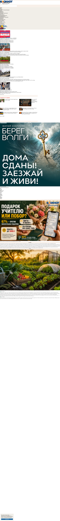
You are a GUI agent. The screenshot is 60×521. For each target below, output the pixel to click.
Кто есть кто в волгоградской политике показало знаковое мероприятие (40, 245)
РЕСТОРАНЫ (2, 20)
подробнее (7, 187)
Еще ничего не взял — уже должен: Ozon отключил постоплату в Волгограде (23, 298)
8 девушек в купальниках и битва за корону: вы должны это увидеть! (10, 53)
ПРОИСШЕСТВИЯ (2, 19)
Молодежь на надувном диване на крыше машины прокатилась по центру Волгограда (11, 293)
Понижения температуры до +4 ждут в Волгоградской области (51, 292)
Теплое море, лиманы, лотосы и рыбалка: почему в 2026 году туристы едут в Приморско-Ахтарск (12, 292)
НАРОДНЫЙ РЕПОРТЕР (3, 15)
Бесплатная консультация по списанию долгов (6, 40)
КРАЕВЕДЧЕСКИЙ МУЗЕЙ (4, 13)
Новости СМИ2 (2, 116)
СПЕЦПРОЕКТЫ (2, 21)
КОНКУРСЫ (1, 12)
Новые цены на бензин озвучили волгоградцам (44, 244)
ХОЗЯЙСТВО (2, 23)
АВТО (1, 8)
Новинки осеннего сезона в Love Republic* (28, 290)
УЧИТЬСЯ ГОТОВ (4, 26)
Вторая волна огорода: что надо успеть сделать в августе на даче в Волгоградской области (11, 290)
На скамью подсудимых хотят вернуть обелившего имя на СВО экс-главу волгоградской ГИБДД (46, 294)
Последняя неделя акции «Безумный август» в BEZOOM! (7, 294)
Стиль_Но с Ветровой (3, 81)
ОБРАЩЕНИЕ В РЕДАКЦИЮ (4, 17)
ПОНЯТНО (7, 519)
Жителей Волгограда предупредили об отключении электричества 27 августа (34, 292)
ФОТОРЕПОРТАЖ (2, 22)
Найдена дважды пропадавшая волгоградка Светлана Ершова (52, 293)
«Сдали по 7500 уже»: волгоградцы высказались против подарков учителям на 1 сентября (10, 241)
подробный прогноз (2, 187)
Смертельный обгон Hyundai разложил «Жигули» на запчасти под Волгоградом (21, 245)
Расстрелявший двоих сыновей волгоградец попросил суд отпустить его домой (25, 294)
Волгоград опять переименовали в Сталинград (6, 67)
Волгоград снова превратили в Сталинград (6, 66)
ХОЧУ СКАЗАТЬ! (2, 24)
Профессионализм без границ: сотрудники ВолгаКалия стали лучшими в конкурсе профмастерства (12, 244)
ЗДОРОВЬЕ (1, 11)
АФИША (1, 9)
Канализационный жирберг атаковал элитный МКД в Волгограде (48, 243)
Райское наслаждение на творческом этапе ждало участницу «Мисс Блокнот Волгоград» (13, 54)
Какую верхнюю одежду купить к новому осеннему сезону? (8, 91)
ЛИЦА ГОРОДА (2, 14)
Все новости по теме (3, 39)
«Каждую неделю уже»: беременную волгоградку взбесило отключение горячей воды (34, 293)
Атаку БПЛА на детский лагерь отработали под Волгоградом (8, 243)
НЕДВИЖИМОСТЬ (2, 16)
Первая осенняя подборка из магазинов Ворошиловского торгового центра (10, 92)
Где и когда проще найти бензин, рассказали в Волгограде (43, 290)
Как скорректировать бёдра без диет (5, 93)
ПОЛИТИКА (1, 18)
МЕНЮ (1, 7)
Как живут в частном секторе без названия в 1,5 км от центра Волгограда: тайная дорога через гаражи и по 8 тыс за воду (17, 80)
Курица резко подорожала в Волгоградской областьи (31, 244)
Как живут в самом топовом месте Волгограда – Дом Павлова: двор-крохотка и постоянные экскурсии (14, 79)
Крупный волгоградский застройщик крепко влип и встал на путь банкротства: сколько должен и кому (28, 243)
